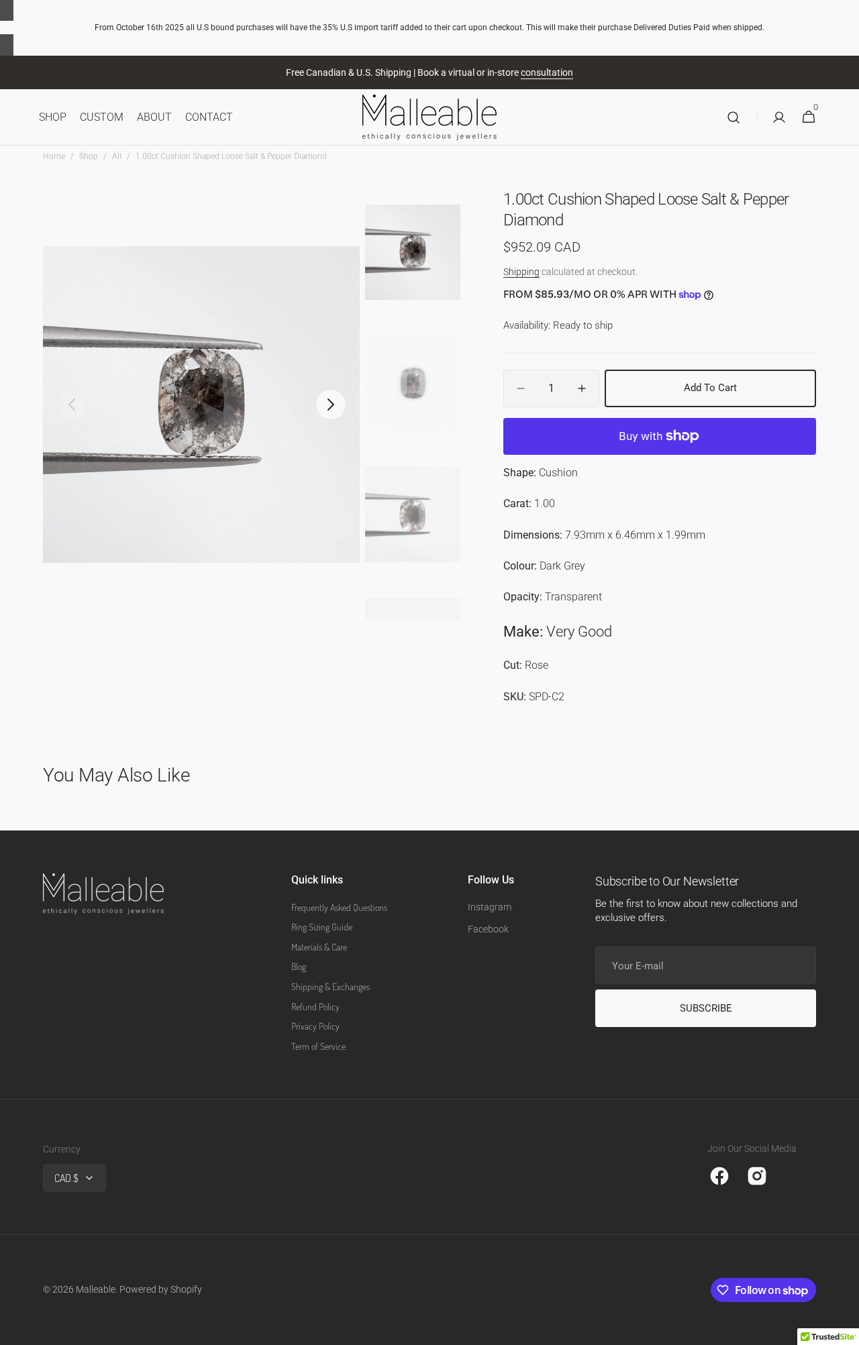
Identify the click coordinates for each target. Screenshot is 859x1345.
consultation (547, 72)
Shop (88, 156)
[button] (733, 117)
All (116, 156)
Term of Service (318, 1046)
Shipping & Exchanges (330, 986)
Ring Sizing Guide (321, 926)
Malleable (95, 1289)
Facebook (488, 929)
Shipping (521, 271)
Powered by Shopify (160, 1289)
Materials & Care (319, 947)
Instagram (489, 907)
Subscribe (706, 1008)
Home (54, 156)
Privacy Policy (315, 1026)
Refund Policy (315, 1006)
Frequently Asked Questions (339, 907)
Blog (298, 966)
